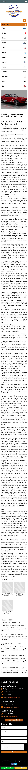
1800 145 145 (7, 695)
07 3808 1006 (8, 692)
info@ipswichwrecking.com (10, 716)
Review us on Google (14, 720)
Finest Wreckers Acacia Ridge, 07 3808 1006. (12, 634)
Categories (6, 25)
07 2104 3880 (8, 714)
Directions (22, 768)
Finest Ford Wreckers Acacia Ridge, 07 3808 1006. (13, 667)
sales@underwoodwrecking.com (12, 697)
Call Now (8, 768)
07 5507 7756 (8, 704)
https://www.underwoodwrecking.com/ (10, 128)
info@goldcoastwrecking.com (11, 707)
